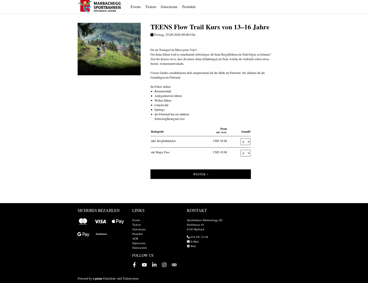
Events (136, 6)
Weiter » (201, 174)
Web (193, 246)
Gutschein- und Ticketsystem (115, 278)
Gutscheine (169, 6)
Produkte (189, 6)
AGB (135, 238)
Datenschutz (139, 247)
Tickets (150, 6)
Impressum (138, 243)
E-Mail (194, 241)
